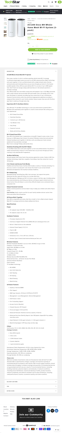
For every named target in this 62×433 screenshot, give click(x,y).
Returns (12, 409)
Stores (57, 6)
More (39, 6)
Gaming (24, 6)
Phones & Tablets (14, 6)
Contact (5, 415)
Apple (5, 6)
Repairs (52, 6)
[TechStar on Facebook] (48, 410)
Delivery (12, 407)
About (5, 407)
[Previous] (8, 28)
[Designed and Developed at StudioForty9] (29, 426)
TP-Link (29, 23)
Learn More (13, 12)
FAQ (11, 414)
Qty (28, 43)
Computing (32, 6)
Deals (46, 6)
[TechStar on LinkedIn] (56, 410)
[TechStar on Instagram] (52, 410)
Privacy (12, 411)
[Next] (24, 28)
